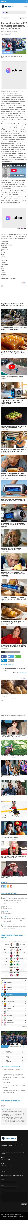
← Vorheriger (5, 18)
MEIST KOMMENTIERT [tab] (16, 1066)
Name (2, 1179)
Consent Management (6, 1218)
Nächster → (23, 18)
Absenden (24, 1204)
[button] (4, 656)
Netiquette (18, 1214)
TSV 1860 (8, 652)
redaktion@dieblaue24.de (6, 1165)
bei (15, 900)
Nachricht (3, 1191)
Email (2, 1185)
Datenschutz (11, 1216)
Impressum (4, 1216)
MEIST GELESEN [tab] (5, 1066)
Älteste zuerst (23, 672)
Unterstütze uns (16, 1218)
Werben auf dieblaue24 (20, 1216)
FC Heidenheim (15, 652)
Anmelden (3, 1)
